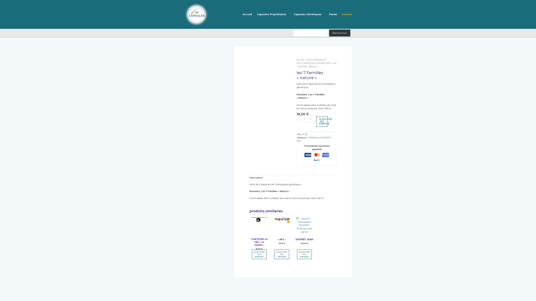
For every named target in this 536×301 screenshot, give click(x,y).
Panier (333, 14)
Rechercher (339, 33)
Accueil (247, 14)
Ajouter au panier (323, 121)
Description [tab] (256, 177)
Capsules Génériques (307, 14)
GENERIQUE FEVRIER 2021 (317, 63)
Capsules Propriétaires (271, 14)
